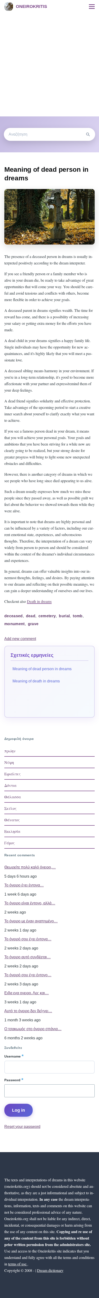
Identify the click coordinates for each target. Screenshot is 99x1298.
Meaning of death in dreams (36, 681)
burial (64, 616)
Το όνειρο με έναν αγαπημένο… (31, 921)
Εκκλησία (12, 831)
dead (30, 616)
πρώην (10, 750)
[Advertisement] (49, 64)
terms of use (17, 1263)
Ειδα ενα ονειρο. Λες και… (26, 993)
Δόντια (10, 785)
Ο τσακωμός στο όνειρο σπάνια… (33, 1029)
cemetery (47, 616)
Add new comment (20, 639)
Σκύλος (10, 808)
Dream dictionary (50, 1270)
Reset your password (22, 1127)
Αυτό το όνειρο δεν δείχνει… (28, 1011)
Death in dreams (39, 601)
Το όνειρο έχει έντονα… (24, 885)
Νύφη (9, 762)
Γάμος (9, 842)
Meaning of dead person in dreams (42, 669)
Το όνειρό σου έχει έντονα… (27, 939)
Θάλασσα (12, 796)
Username (12, 1056)
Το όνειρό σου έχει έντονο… (27, 975)
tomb (77, 616)
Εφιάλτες (12, 773)
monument (14, 624)
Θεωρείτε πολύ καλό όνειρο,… (30, 867)
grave (33, 624)
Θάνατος (12, 819)
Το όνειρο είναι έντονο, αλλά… (29, 903)
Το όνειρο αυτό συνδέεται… (27, 957)
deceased (13, 616)
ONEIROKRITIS (31, 6)
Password (12, 1080)
